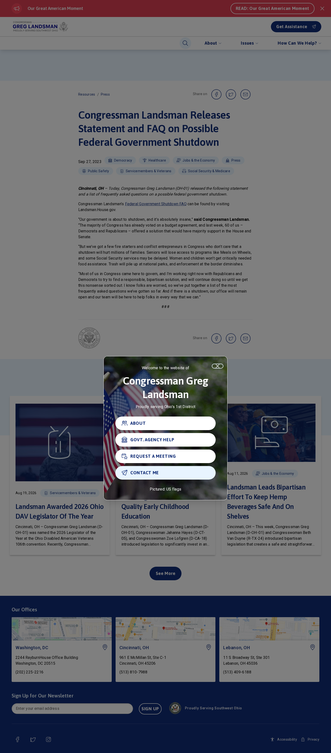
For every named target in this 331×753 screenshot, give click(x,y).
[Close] (217, 366)
